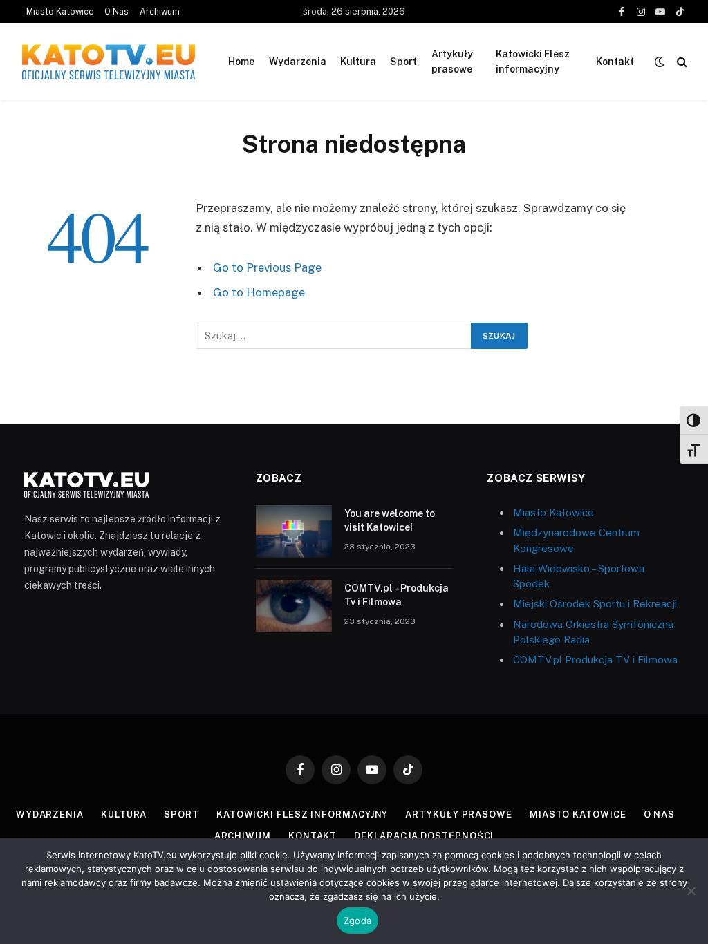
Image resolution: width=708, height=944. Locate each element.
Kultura (358, 61)
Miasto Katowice (60, 12)
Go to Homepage (259, 292)
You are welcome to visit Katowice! (389, 520)
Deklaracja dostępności (424, 836)
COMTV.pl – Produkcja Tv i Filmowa (396, 595)
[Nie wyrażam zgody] (691, 891)
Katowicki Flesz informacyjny (533, 61)
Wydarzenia (297, 61)
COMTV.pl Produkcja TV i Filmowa (595, 659)
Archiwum (160, 12)
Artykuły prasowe (452, 61)
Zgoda (357, 920)
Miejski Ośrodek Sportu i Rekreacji (595, 604)
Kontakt (615, 61)
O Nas (116, 12)
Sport (403, 61)
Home (241, 61)
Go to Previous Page (267, 267)
